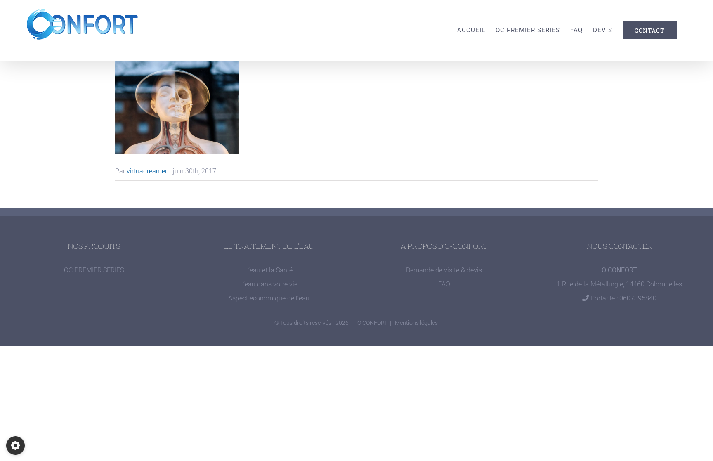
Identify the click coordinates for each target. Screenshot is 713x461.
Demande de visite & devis (444, 270)
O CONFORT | (376, 322)
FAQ (444, 284)
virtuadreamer (147, 171)
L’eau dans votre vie (268, 284)
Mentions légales (416, 322)
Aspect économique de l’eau (268, 298)
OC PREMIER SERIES (94, 270)
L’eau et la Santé (269, 270)
